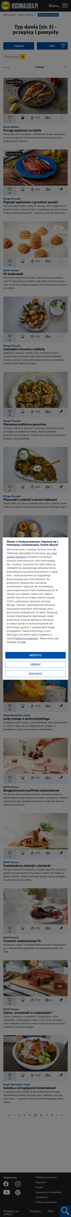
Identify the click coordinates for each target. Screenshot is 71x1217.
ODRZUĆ (35, 664)
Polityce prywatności (26, 638)
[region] (35, 608)
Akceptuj (35, 655)
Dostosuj (35, 673)
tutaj (23, 642)
